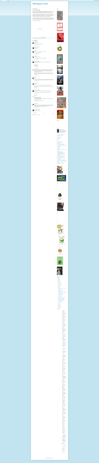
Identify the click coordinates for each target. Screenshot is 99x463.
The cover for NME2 (60, 301)
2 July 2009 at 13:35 (36, 101)
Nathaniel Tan (63, 342)
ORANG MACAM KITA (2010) (60, 157)
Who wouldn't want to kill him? (61, 300)
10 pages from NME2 (60, 294)
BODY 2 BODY (59, 142)
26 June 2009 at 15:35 (36, 66)
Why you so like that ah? (60, 295)
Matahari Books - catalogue (60, 135)
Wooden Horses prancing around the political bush (64, 389)
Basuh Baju (63, 408)
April (58, 304)
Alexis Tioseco (64, 430)
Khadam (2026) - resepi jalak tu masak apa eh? (64, 335)
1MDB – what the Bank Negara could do (64, 373)
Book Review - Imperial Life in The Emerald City (64, 417)
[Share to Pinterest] (45, 37)
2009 (58, 281)
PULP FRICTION (59, 158)
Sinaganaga (63, 392)
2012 (58, 278)
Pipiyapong (63, 450)
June (58, 287)
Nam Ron (63, 426)
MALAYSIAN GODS (59, 151)
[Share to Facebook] (44, 37)
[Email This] (42, 37)
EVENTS (58, 146)
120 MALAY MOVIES (59, 141)
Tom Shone (63, 359)
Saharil (63, 354)
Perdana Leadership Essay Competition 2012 (64, 409)
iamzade (35, 103)
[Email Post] (41, 37)
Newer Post (34, 113)
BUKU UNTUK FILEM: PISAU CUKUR (61, 145)
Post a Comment (35, 112)
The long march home (60, 302)
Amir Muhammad (36, 109)
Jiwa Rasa (63, 384)
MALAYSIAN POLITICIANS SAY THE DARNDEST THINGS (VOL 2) (61, 154)
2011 (58, 279)
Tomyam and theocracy (60, 290)
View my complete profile (62, 132)
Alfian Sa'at (63, 452)
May (58, 303)
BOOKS (58, 143)
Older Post (53, 113)
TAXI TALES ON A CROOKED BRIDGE (38, 38)
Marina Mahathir (64, 404)
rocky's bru (63, 323)
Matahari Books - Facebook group (61, 134)
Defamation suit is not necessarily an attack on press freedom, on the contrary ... (64, 325)
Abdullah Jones (64, 420)
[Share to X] (43, 37)
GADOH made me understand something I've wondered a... (61, 299)
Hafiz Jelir (63, 423)
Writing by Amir (40, 3)
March (59, 305)
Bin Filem (63, 338)
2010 (58, 280)
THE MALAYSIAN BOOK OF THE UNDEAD (61, 160)
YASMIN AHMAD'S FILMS (60, 163)
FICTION (58, 147)
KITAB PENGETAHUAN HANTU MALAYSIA (61, 149)
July (58, 286)
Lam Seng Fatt (64, 412)
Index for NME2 (59, 296)
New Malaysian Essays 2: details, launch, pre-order (61, 293)
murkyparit (35, 68)
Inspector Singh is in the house (61, 297)
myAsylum (63, 388)
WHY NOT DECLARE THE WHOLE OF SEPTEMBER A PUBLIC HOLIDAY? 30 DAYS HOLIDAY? (64, 315)
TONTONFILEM (64, 351)
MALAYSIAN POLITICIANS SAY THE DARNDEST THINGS (61, 152)
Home (43, 113)
